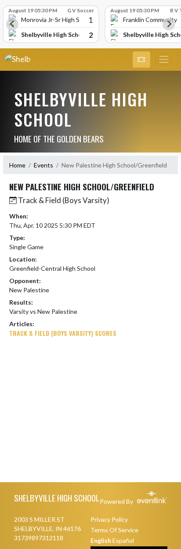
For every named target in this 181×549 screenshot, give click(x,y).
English (100, 540)
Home (17, 165)
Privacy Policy (109, 519)
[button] (141, 59)
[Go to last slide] (12, 24)
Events (43, 165)
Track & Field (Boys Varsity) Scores (62, 333)
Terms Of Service (114, 530)
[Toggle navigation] (164, 59)
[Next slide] (169, 24)
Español (123, 540)
